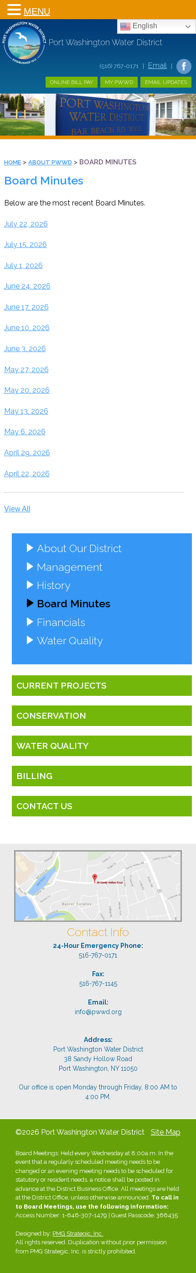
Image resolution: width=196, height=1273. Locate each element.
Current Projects (61, 685)
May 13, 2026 (26, 411)
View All (17, 509)
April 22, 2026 (27, 473)
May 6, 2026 (25, 431)
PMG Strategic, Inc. (77, 1233)
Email (157, 65)
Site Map (166, 1132)
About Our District (79, 548)
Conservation (51, 715)
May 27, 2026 (26, 369)
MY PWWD (119, 82)
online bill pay (71, 82)
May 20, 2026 (27, 390)
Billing (34, 776)
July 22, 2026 (26, 224)
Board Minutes (73, 603)
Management (70, 567)
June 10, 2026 (27, 327)
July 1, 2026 (23, 265)
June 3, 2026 (25, 348)
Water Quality (70, 640)
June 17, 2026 (26, 307)
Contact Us (44, 806)
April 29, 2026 (27, 452)
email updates (166, 82)
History (53, 585)
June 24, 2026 (27, 286)
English (144, 26)
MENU (37, 11)
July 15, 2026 (25, 244)
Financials (61, 622)
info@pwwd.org (98, 1011)
